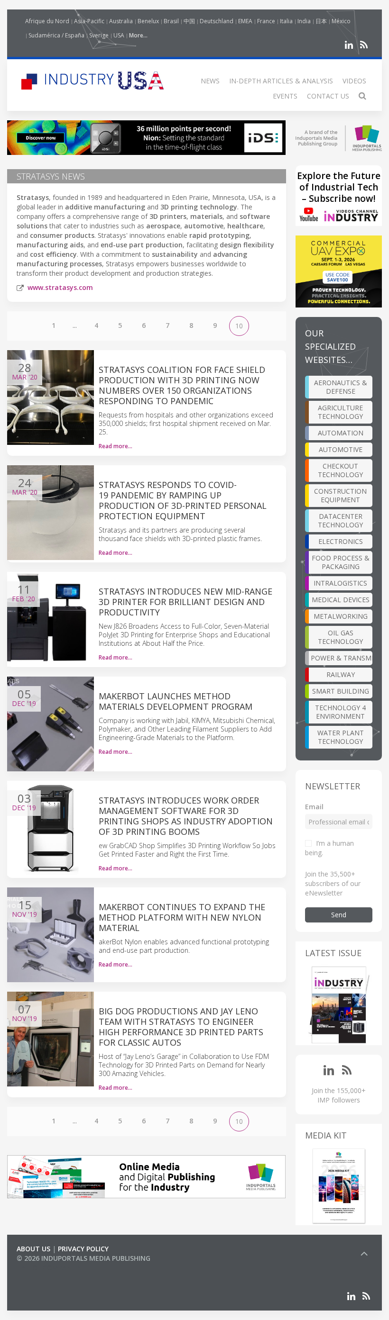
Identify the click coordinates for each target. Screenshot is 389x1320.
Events (285, 95)
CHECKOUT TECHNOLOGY (340, 470)
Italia (286, 21)
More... (138, 35)
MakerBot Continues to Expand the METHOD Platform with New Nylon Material (182, 917)
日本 (321, 21)
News (210, 80)
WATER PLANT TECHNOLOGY (340, 737)
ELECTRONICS (340, 541)
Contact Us (328, 95)
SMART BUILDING (340, 691)
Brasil (171, 21)
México (341, 21)
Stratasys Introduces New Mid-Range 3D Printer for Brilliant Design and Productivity (185, 602)
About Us (33, 1248)
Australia (121, 21)
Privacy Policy (83, 1248)
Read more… (115, 446)
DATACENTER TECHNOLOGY (340, 520)
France (266, 21)
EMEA (245, 21)
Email (314, 806)
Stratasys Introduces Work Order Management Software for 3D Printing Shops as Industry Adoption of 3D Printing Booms (186, 816)
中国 (189, 21)
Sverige (99, 35)
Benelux (148, 21)
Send (338, 914)
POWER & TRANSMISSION (342, 657)
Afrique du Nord (47, 21)
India (304, 21)
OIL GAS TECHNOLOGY (340, 637)
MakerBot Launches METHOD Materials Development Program (175, 701)
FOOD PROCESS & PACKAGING (341, 562)
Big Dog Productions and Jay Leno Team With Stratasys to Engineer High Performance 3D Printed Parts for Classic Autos (181, 1026)
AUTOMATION (340, 432)
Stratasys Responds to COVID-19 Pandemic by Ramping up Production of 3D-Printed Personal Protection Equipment (183, 500)
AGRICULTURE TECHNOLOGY (340, 412)
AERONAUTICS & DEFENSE (340, 387)
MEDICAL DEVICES (341, 599)
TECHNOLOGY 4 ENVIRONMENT (340, 712)
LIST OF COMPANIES (49, 1267)
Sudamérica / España (56, 35)
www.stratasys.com (60, 287)
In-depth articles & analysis (281, 80)
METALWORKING (341, 616)
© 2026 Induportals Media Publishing (83, 1258)
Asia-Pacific (89, 21)
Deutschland (216, 21)
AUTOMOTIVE (340, 449)
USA (118, 35)
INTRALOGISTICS (340, 583)
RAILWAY (340, 674)
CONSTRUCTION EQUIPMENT (340, 495)
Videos (354, 80)
